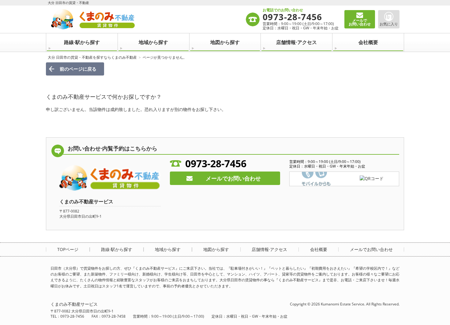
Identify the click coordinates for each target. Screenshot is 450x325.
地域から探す (153, 42)
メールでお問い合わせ (233, 178)
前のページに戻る (78, 69)
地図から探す (225, 42)
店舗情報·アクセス (296, 42)
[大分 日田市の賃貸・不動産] (148, 19)
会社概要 (368, 42)
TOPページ (67, 249)
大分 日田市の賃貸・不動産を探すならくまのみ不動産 (92, 57)
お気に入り (389, 24)
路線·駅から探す (82, 42)
